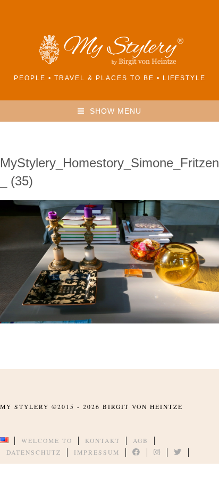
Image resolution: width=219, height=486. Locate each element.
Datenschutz (33, 452)
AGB (140, 441)
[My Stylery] (109, 63)
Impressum (97, 452)
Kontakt (102, 441)
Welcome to (46, 441)
